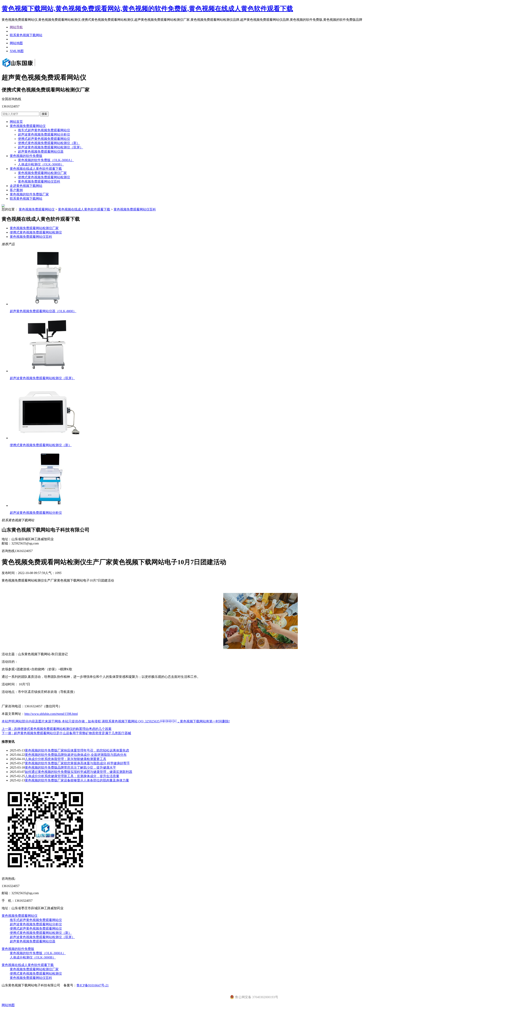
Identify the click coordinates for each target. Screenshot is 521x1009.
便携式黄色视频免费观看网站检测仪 (44, 177)
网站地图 (16, 43)
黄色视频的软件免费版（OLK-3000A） (46, 160)
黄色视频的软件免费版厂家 (29, 194)
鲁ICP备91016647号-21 (93, 985)
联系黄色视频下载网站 (26, 35)
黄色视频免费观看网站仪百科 (39, 181)
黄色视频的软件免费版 (26, 156)
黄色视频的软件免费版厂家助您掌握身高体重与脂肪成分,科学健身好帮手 (77, 763)
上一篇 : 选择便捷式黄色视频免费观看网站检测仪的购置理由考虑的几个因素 (57, 729)
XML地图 (17, 51)
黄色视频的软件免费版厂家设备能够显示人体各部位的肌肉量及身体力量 (77, 780)
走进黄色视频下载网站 (26, 185)
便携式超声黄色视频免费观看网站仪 (44, 138)
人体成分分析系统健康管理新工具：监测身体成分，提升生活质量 (72, 776)
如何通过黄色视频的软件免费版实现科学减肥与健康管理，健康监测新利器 (78, 771)
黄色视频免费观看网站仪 (28, 126)
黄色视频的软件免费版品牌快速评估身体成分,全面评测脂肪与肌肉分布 (76, 754)
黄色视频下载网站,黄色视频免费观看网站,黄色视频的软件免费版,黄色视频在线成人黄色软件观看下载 (147, 8)
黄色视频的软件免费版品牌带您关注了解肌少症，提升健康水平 (70, 767)
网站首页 (16, 121)
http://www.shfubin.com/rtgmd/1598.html (51, 713)
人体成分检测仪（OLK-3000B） (41, 164)
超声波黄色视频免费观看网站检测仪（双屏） (50, 147)
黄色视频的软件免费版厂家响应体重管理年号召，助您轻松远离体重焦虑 (77, 750)
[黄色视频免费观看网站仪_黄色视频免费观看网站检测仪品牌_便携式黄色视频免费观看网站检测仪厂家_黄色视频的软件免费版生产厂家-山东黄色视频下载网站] (24, 67)
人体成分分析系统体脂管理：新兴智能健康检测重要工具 (65, 759)
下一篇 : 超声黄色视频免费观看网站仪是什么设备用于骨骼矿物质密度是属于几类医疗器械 (66, 733)
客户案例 (16, 190)
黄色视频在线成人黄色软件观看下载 (36, 168)
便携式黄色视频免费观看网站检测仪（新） (49, 143)
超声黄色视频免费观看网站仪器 (40, 151)
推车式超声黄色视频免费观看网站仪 (44, 130)
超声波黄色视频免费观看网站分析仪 (44, 134)
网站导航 (16, 27)
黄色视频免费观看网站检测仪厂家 (42, 173)
